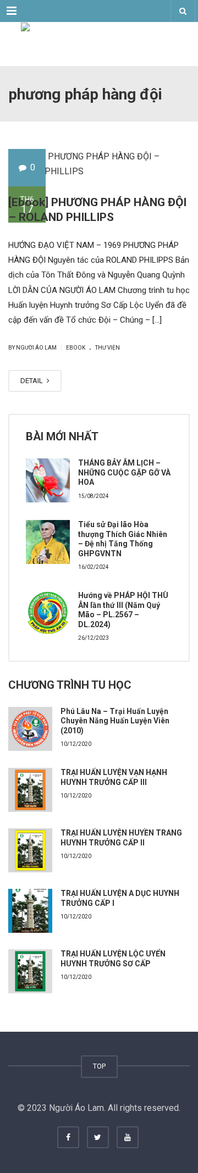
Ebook (75, 348)
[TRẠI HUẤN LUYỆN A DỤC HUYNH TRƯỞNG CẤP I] (30, 911)
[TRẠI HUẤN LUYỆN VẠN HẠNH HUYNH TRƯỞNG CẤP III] (30, 790)
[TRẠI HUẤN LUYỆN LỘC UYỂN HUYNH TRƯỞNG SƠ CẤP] (30, 971)
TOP (99, 1066)
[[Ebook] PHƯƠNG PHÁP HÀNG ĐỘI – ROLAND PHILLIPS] (99, 164)
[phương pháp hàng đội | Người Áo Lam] (99, 44)
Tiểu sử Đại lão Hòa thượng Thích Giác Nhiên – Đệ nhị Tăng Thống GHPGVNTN (122, 539)
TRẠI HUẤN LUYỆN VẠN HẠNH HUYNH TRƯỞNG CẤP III (114, 777)
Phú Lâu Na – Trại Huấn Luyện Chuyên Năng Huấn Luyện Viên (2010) (115, 721)
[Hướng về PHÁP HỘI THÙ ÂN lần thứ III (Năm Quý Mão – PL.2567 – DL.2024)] (48, 613)
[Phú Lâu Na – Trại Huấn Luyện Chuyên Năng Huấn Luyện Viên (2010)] (30, 729)
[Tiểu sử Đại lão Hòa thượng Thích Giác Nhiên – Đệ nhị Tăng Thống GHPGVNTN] (48, 542)
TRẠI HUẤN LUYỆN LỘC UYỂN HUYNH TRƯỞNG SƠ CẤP (113, 958)
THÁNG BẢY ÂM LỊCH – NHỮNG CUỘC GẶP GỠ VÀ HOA (124, 472)
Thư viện (107, 348)
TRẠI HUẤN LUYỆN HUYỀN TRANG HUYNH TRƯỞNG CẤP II (121, 837)
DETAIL (32, 381)
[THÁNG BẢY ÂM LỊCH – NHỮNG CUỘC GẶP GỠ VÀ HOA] (48, 480)
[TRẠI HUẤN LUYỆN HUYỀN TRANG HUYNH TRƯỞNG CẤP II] (30, 850)
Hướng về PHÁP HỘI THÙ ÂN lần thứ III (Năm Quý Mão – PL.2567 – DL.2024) (123, 610)
